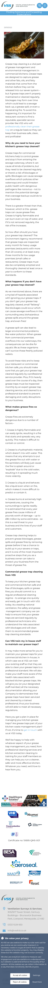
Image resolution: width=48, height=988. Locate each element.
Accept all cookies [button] (20, 975)
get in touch (30, 730)
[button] (39, 5)
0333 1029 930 (15, 924)
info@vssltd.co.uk (17, 930)
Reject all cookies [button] (20, 982)
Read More (37, 982)
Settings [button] (36, 975)
